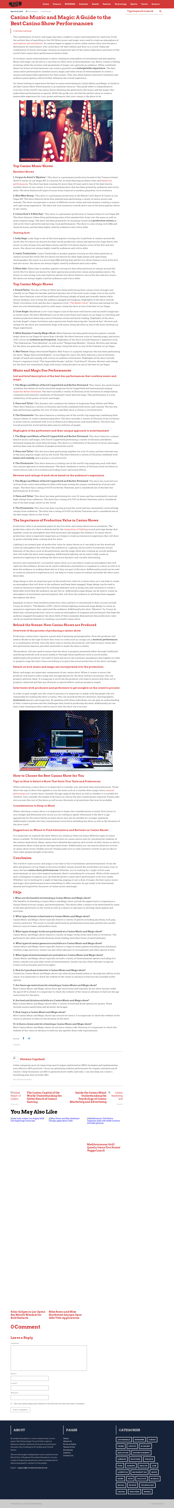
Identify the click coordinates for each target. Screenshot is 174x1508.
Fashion (122, 1459)
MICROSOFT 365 (139, 1472)
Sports (132, 1485)
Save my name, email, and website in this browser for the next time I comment (49, 1404)
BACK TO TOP (157, 1504)
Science (155, 1479)
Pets (130, 1479)
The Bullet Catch (79, 303)
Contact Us (68, 1455)
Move (154, 1472)
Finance (149, 1459)
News (120, 1479)
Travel (121, 1492)
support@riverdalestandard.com (32, 1468)
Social (121, 1485)
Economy (145, 1446)
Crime (121, 1446)
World (147, 1492)
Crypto (132, 1446)
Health (143, 1466)
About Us (67, 1441)
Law (154, 1466)
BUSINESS (139, 1440)
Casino (152, 1440)
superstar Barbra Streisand (27, 391)
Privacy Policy (69, 1444)
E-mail (14, 1383)
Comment (15, 1343)
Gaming (131, 1466)
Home (66, 1438)
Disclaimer (68, 1450)
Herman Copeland (23, 31)
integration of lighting (76, 529)
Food (120, 1466)
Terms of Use (69, 1447)
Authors (67, 1453)
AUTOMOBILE (124, 1440)
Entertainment (141, 1453)
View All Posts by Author (22, 1079)
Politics (141, 1479)
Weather (134, 1492)
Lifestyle (16, 1045)
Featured (135, 1459)
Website (14, 1393)
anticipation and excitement (28, 43)
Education (123, 1453)
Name (14, 1374)
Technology (147, 1485)
